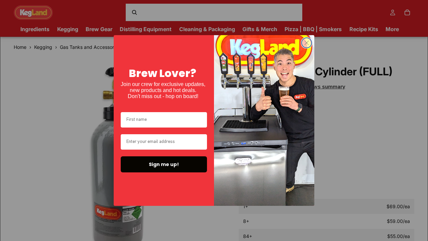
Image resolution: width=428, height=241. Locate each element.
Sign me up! (164, 164)
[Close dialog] (307, 43)
